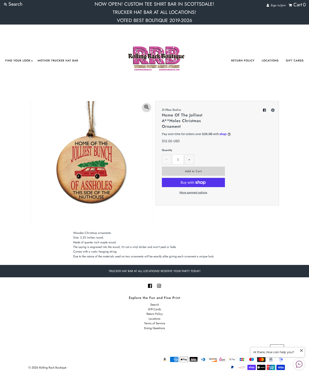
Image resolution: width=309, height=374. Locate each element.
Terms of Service (154, 323)
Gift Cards (295, 61)
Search (154, 304)
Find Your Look (17, 61)
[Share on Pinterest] (273, 110)
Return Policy (243, 61)
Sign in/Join (277, 5)
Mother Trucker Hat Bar (58, 61)
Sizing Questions (154, 328)
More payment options (193, 192)
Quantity (167, 150)
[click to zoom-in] (146, 107)
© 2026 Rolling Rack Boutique (47, 367)
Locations (270, 61)
